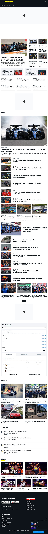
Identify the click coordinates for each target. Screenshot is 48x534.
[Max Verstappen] (6, 368)
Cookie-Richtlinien (20, 530)
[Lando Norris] (6, 365)
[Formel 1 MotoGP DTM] (24, 327)
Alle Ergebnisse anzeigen (35, 374)
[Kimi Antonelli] (6, 371)
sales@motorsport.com (6, 522)
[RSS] (17, 509)
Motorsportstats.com (30, 509)
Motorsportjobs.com (30, 505)
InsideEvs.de (28, 501)
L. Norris (9, 364)
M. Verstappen (10, 367)
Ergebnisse (44, 335)
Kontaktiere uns (5, 520)
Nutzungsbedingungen (12, 530)
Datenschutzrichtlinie (29, 530)
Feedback (3, 516)
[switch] (44, 350)
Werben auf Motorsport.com (7, 518)
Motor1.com (28, 503)
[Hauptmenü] (2, 2)
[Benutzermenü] (45, 1)
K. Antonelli (9, 370)
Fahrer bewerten (13, 374)
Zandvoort (9, 331)
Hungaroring (10, 358)
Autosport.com (29, 507)
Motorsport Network (20, 532)
